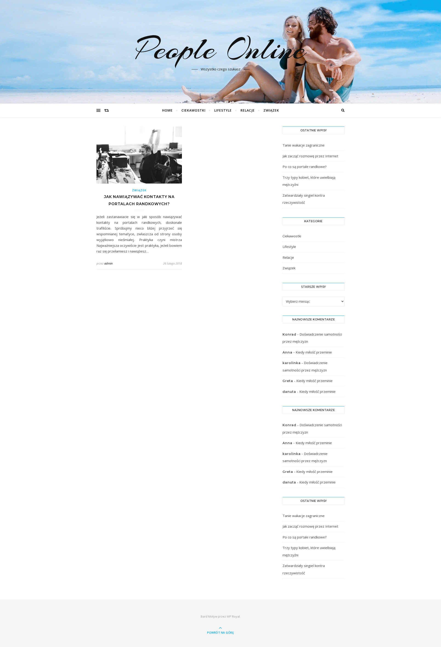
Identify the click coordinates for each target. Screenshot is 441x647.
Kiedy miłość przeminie (314, 352)
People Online (220, 49)
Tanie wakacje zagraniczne (304, 145)
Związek (271, 110)
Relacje (247, 110)
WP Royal (233, 616)
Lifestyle (223, 110)
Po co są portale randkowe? (305, 166)
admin (108, 263)
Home (167, 110)
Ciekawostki (193, 110)
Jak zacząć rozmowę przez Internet (310, 156)
